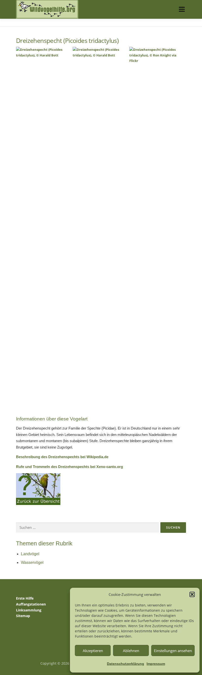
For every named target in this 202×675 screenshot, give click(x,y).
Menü (181, 9)
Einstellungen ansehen (173, 650)
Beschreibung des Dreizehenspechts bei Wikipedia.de (62, 457)
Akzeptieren (93, 650)
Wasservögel (32, 562)
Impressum (156, 664)
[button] (192, 594)
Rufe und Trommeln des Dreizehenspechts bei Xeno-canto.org (69, 467)
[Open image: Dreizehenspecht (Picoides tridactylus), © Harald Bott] (43, 231)
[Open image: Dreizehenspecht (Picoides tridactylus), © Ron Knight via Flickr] (157, 231)
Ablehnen (131, 650)
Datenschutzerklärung (125, 664)
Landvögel (30, 554)
